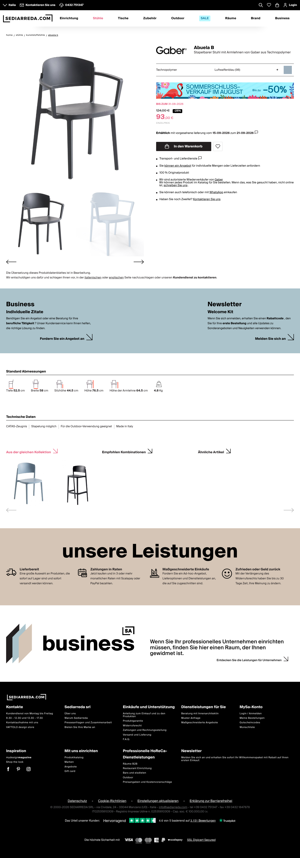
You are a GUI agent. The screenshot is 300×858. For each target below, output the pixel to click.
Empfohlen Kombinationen (124, 451)
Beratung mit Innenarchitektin (200, 713)
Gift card (69, 771)
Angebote (70, 767)
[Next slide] (139, 262)
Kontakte (14, 707)
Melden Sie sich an (270, 339)
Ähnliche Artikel (211, 451)
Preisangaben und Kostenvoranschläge (147, 782)
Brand (255, 18)
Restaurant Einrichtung (137, 768)
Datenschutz (77, 801)
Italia (12, 5)
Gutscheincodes (250, 722)
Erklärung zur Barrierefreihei (211, 801)
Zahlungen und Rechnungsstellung (145, 730)
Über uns (70, 713)
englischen (116, 277)
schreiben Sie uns (176, 185)
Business (282, 18)
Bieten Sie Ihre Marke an (79, 727)
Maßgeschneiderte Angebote (199, 722)
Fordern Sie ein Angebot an (62, 339)
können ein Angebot (177, 165)
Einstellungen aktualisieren (157, 801)
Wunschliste (247, 727)
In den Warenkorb (187, 146)
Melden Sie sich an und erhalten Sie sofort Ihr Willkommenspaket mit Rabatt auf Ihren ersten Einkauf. (235, 759)
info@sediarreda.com (173, 807)
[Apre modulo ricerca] (261, 5)
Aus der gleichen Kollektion (28, 451)
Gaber (219, 179)
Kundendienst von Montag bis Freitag (29, 713)
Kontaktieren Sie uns (207, 199)
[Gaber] (171, 50)
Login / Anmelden (251, 713)
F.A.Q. (126, 739)
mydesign (18, 757)
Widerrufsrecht (132, 725)
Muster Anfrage (190, 718)
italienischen (92, 277)
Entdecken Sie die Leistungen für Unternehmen (249, 660)
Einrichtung (69, 18)
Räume (230, 18)
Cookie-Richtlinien (112, 801)
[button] (40, 221)
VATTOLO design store (20, 727)
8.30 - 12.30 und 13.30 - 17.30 (24, 718)
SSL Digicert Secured (201, 840)
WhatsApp (216, 192)
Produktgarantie (133, 721)
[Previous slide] (11, 510)
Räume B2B (130, 764)
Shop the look (14, 762)
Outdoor (177, 18)
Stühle (98, 18)
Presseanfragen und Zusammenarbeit (88, 722)
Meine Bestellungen (252, 718)
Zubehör (150, 18)
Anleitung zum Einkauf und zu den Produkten (144, 715)
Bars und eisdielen (134, 773)
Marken (69, 762)
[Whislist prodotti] (269, 5)
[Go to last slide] (11, 262)
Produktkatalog (73, 757)
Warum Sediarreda (76, 718)
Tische (123, 18)
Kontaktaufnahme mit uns (22, 722)
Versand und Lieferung (137, 735)
